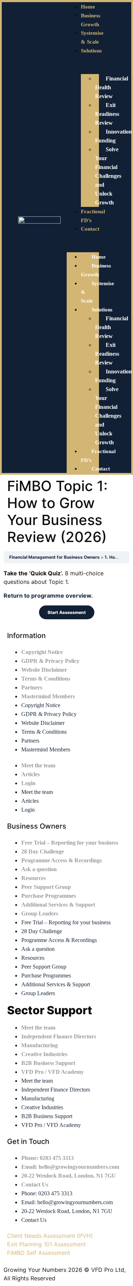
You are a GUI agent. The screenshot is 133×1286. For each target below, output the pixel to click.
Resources (33, 878)
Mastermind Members (48, 696)
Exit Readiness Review (107, 114)
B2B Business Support (48, 1063)
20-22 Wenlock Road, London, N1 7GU (68, 1176)
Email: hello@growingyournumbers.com (70, 1167)
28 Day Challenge (42, 851)
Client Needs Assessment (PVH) (50, 1235)
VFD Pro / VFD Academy (52, 1072)
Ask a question (39, 869)
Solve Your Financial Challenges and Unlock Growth (108, 175)
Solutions (91, 50)
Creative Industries (44, 1054)
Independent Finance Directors (58, 1036)
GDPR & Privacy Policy (50, 661)
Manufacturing (39, 1045)
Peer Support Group (46, 887)
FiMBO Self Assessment (38, 1252)
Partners (31, 687)
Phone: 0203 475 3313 (47, 1158)
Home (88, 7)
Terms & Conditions (45, 679)
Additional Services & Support (58, 905)
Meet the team (38, 765)
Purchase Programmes (48, 896)
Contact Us (34, 1184)
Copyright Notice (42, 652)
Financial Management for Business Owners (55, 557)
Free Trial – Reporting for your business (69, 843)
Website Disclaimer (44, 670)
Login (28, 783)
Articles (30, 774)
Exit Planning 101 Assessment (46, 1244)
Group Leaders (39, 913)
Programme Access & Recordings (61, 860)
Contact (90, 229)
